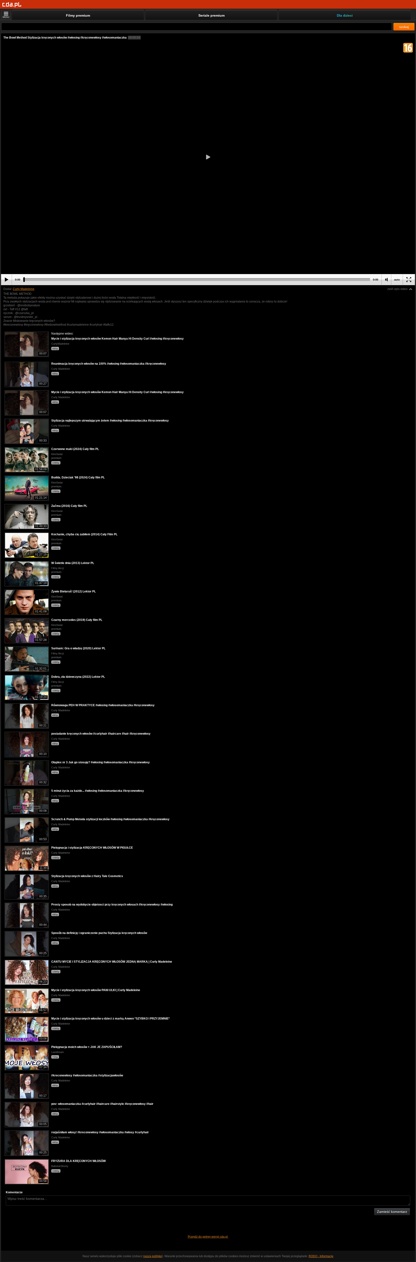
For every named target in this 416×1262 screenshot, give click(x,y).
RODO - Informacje (321, 1256)
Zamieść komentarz (392, 1212)
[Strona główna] (11, 5)
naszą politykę (152, 1256)
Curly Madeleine (23, 289)
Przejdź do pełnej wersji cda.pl (208, 1236)
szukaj (404, 27)
